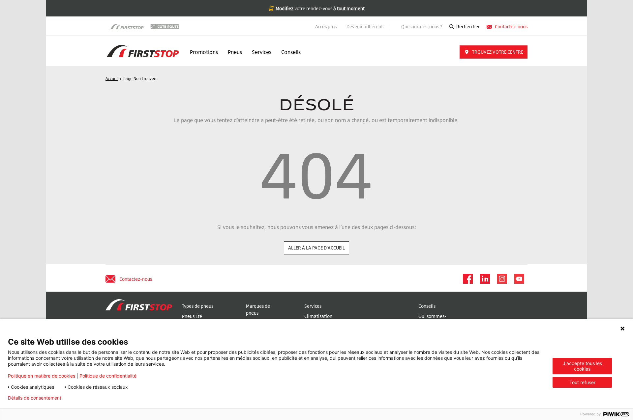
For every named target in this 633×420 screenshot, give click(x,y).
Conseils (291, 52)
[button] (494, 52)
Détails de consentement (34, 398)
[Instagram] (501, 279)
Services (261, 52)
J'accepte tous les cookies (582, 366)
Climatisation (318, 316)
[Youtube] (519, 279)
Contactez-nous (511, 26)
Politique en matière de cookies (41, 376)
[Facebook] (467, 279)
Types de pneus (197, 306)
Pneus (235, 52)
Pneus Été (192, 316)
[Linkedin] (484, 279)
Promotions (204, 52)
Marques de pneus (258, 309)
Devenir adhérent (365, 26)
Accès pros (326, 26)
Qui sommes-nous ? (421, 26)
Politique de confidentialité (107, 376)
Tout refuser (582, 382)
